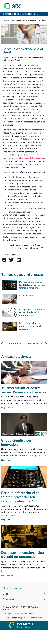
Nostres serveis (12, 588)
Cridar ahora (23, 627)
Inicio (5, 20)
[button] (44, 6)
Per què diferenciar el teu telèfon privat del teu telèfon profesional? (32, 284)
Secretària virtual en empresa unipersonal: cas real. (30, 326)
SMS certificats (27, 295)
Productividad (38, 58)
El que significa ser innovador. (16, 442)
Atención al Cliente (25, 58)
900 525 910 (25, 623)
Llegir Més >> (7, 407)
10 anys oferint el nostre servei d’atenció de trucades (23, 390)
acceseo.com (35, 617)
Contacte (8, 599)
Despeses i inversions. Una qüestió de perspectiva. (22, 554)
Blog (12, 20)
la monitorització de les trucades (28, 158)
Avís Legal (7, 613)
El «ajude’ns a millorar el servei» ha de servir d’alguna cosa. (32, 312)
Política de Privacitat (23, 613)
